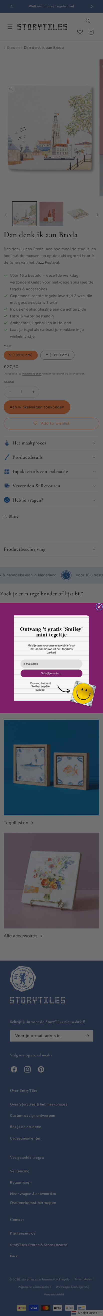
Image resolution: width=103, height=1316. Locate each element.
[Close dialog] (99, 607)
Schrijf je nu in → (51, 673)
